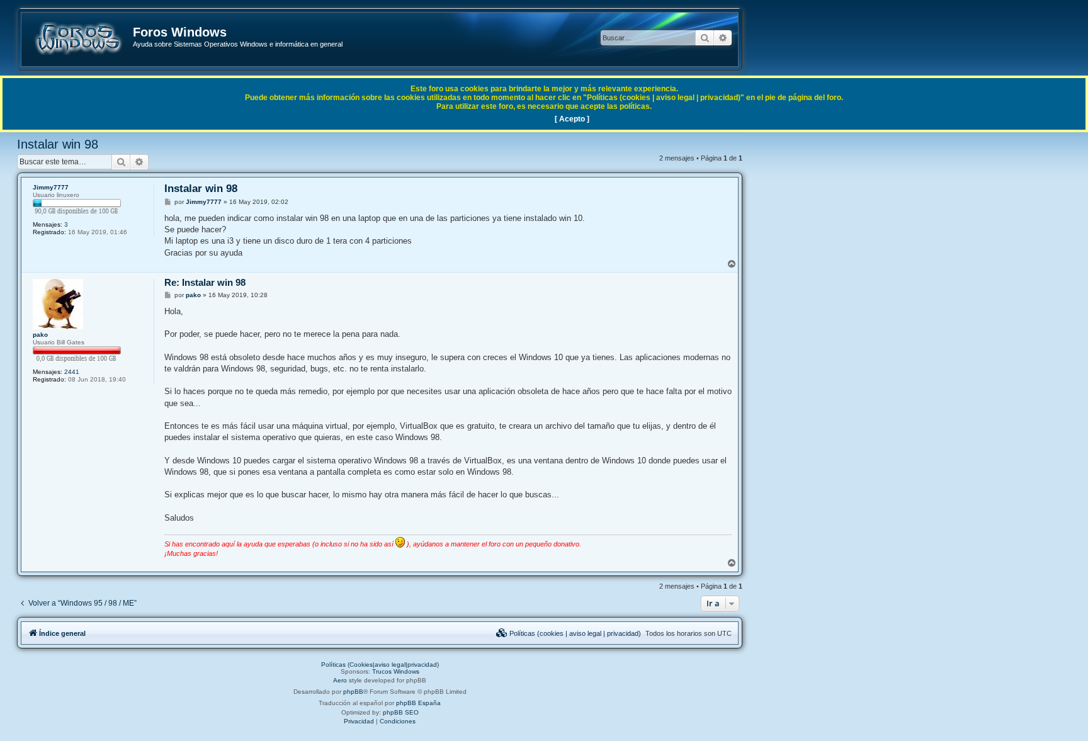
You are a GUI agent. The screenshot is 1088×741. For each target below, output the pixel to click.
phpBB (353, 691)
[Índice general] (78, 38)
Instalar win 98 (57, 144)
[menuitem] (568, 633)
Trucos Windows (395, 671)
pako (40, 334)
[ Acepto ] (572, 119)
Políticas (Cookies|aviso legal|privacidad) (380, 664)
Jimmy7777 (51, 187)
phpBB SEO (401, 712)
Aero (340, 680)
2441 (71, 371)
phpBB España (418, 702)
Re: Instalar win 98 (205, 282)
